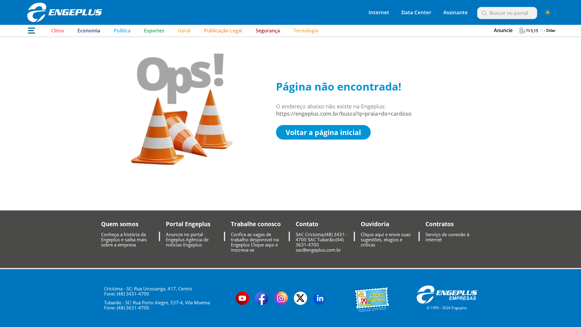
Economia (88, 30)
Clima (57, 30)
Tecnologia (306, 30)
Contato (307, 224)
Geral (184, 30)
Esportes (154, 30)
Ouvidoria (375, 224)
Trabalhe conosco (256, 224)
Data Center (416, 12)
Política (122, 30)
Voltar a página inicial (323, 132)
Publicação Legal (223, 30)
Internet (379, 12)
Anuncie (503, 30)
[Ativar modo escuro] (548, 12)
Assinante (455, 12)
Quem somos (119, 224)
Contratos (439, 224)
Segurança (268, 30)
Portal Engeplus (188, 224)
